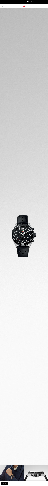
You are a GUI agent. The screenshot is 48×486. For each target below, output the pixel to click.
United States (30, 1)
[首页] (24, 6)
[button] (46, 6)
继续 (41, 2)
